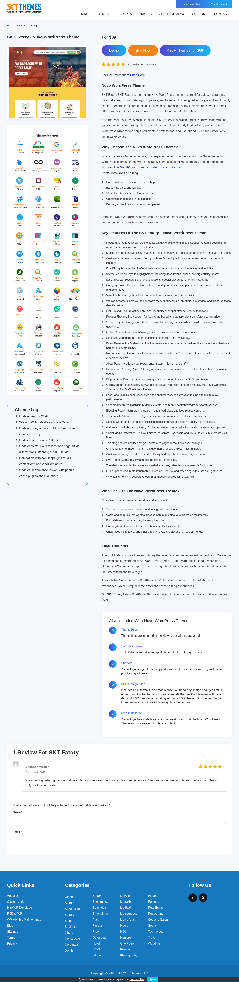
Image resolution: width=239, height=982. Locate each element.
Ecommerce (100, 901)
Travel (152, 937)
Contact (221, 14)
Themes (102, 14)
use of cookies (137, 979)
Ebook (97, 895)
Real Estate (156, 907)
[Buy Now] (143, 50)
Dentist (69, 950)
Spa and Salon (158, 919)
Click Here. (124, 75)
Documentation (190, 4)
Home (84, 14)
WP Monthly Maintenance (24, 919)
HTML (97, 949)
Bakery (69, 914)
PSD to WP (14, 913)
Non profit (126, 937)
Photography (128, 955)
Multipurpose (128, 913)
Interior (97, 955)
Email (17, 832)
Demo (114, 50)
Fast (95, 919)
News (124, 925)
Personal (126, 949)
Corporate (71, 944)
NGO (123, 931)
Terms (11, 937)
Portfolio (153, 901)
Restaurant (155, 913)
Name (17, 812)
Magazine (126, 901)
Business (71, 926)
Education (99, 907)
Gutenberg (100, 937)
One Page (127, 943)
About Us (13, 895)
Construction (73, 938)
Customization (16, 901)
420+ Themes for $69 (185, 50)
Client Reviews (172, 14)
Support (199, 14)
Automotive (72, 908)
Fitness (97, 925)
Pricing (145, 14)
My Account (219, 4)
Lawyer (125, 895)
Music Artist (127, 919)
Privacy (12, 943)
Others (69, 896)
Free (96, 931)
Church (70, 932)
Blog (10, 925)
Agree (153, 979)
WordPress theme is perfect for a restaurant (151, 167)
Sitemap (12, 931)
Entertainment (102, 913)
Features (124, 14)
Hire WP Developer (20, 907)
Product (20, 25)
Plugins (153, 895)
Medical (125, 907)
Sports (152, 925)
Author (69, 902)
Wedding (154, 943)
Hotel (96, 943)
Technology (155, 931)
